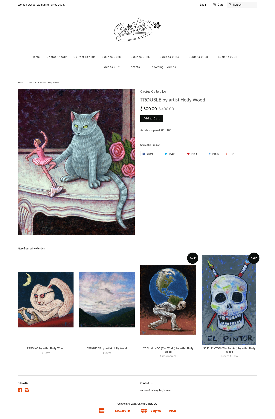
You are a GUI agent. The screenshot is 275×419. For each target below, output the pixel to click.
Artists (136, 67)
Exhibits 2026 (112, 57)
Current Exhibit (84, 57)
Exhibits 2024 (170, 57)
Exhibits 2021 (112, 67)
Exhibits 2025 (141, 57)
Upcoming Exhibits (163, 67)
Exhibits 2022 (228, 57)
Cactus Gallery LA (147, 403)
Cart (220, 4)
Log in (203, 4)
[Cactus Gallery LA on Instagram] (27, 391)
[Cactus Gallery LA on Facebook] (20, 391)
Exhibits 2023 (199, 57)
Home (36, 57)
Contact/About (57, 57)
